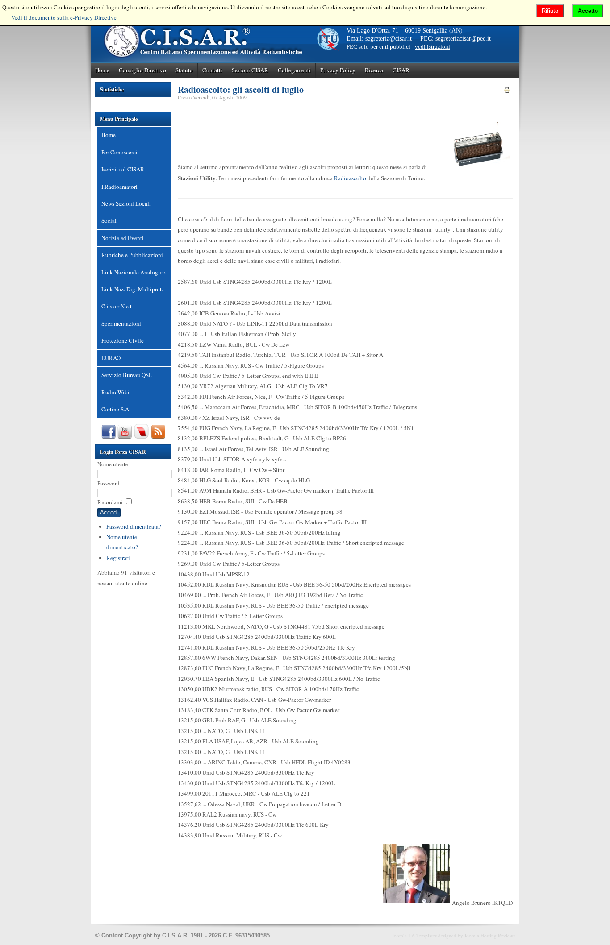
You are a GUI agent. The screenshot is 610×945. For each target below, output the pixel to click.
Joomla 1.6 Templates (414, 935)
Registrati (118, 558)
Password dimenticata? (133, 526)
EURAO (111, 358)
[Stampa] (506, 91)
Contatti (212, 70)
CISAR (401, 70)
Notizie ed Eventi (122, 238)
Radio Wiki (115, 392)
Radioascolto (350, 178)
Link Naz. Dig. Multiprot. (132, 289)
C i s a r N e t (116, 306)
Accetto (588, 11)
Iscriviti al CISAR (122, 169)
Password (108, 483)
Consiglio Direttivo (142, 70)
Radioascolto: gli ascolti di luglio (241, 89)
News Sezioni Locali (126, 203)
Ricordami (110, 502)
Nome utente (112, 464)
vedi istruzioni (432, 46)
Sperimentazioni (121, 323)
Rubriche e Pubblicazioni (132, 255)
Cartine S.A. (115, 409)
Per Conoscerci (119, 152)
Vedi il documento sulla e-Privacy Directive (64, 17)
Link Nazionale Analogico (133, 272)
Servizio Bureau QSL (126, 375)
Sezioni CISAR (250, 70)
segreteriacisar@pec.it (463, 38)
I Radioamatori (119, 186)
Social (109, 220)
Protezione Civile (122, 340)
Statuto (184, 70)
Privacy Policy (337, 70)
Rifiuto (550, 11)
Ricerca (374, 70)
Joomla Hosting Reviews (489, 935)
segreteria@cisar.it (388, 38)
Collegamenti (294, 70)
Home (102, 70)
